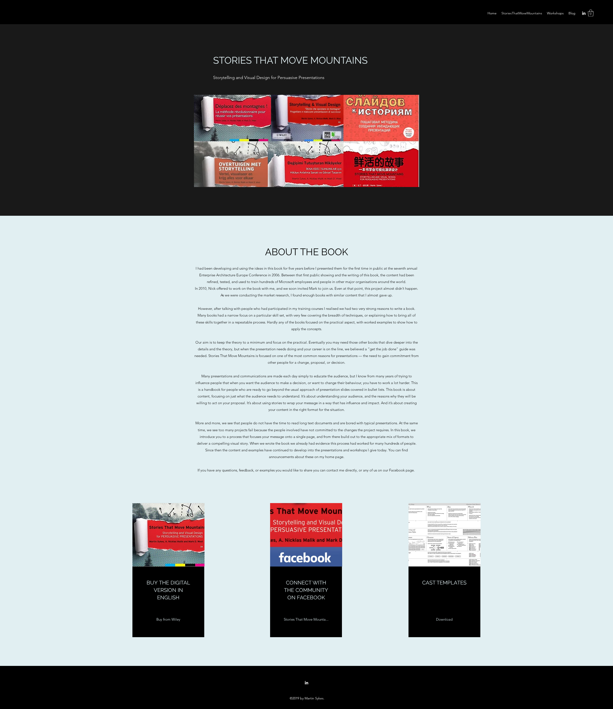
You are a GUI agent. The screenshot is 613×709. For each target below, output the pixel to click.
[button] (591, 13)
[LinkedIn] (583, 13)
